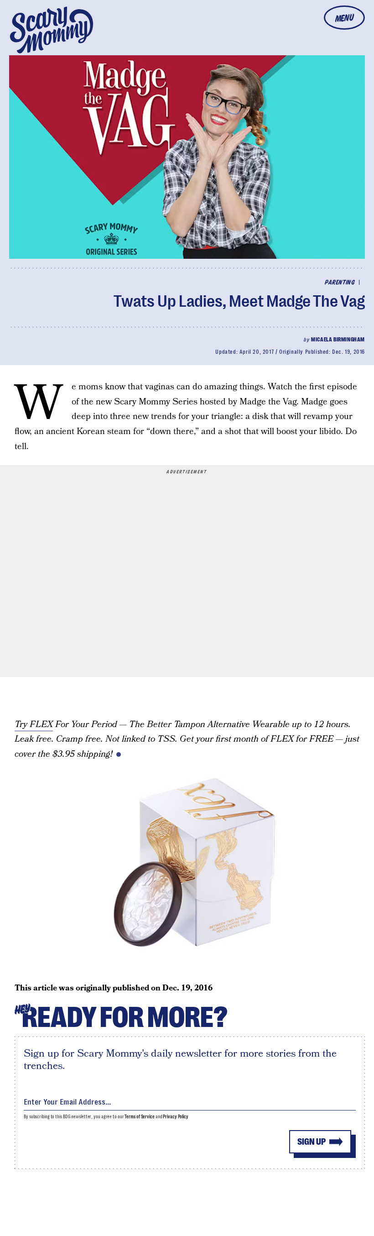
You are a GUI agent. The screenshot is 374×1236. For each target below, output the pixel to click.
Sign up (311, 1141)
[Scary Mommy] (51, 30)
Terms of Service (139, 1116)
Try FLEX (34, 724)
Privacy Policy (175, 1116)
